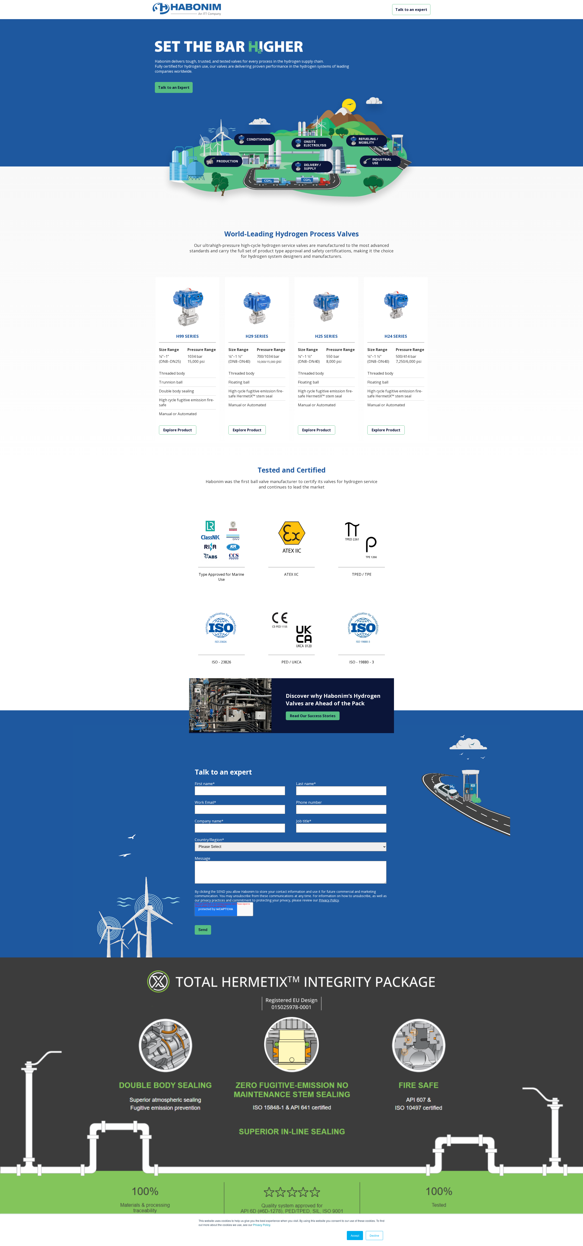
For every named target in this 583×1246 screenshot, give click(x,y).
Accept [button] (355, 1235)
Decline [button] (374, 1235)
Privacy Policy (261, 1225)
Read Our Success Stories (312, 715)
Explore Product (177, 429)
